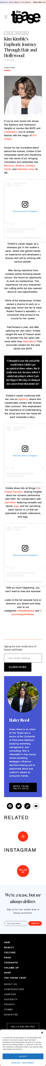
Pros (8, 33)
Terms (8, 1009)
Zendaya (30, 165)
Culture (10, 952)
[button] (42, 1032)
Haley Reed (10, 68)
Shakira (19, 165)
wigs (16, 506)
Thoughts (11, 962)
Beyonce (9, 165)
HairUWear (10, 502)
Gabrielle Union (26, 169)
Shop (7, 972)
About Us (10, 984)
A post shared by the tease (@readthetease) (25, 482)
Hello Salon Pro (23, 1026)
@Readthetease (25, 610)
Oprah (7, 169)
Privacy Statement (27, 1063)
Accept (23, 1056)
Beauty (9, 947)
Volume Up (11, 967)
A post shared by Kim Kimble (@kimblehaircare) (25, 238)
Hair (7, 942)
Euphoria (23, 399)
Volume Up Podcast (21, 33)
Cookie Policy (16, 1063)
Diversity (11, 999)
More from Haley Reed (21, 787)
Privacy (9, 1004)
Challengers (10, 131)
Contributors (14, 989)
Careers (10, 994)
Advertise (11, 1014)
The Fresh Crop (15, 977)
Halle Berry (29, 341)
